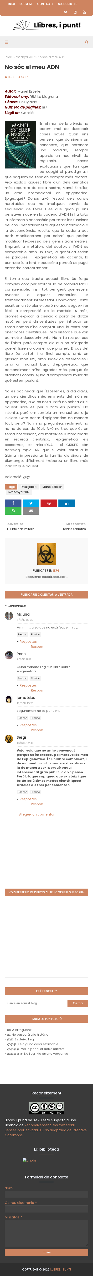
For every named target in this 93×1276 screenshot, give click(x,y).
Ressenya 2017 (24, 57)
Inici (11, 4)
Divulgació (28, 487)
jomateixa (26, 697)
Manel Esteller (52, 487)
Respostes (28, 641)
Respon (22, 634)
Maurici (23, 614)
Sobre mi (26, 4)
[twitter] (65, 12)
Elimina (35, 634)
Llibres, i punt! (60, 1269)
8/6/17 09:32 (25, 620)
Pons (21, 653)
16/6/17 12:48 (25, 743)
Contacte (45, 4)
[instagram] (75, 12)
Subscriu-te (67, 4)
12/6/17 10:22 (25, 703)
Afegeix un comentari (37, 814)
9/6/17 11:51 (24, 659)
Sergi (11, 77)
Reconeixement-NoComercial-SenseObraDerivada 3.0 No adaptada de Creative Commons (46, 1130)
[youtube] (84, 12)
